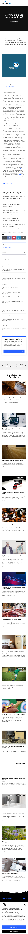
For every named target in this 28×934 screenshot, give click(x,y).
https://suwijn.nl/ (7, 183)
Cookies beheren (14, 931)
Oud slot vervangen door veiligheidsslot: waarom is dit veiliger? (14, 329)
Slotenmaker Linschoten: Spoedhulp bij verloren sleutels (13, 311)
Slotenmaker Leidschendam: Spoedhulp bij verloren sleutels (14, 306)
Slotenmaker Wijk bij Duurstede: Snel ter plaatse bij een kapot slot (14, 315)
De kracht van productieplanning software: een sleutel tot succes (13, 429)
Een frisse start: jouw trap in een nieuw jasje (12, 397)
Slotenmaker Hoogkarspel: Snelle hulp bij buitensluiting (11, 284)
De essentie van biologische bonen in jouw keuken (12, 524)
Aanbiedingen (14, 21)
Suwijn (19, 168)
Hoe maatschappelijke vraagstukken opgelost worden (13, 493)
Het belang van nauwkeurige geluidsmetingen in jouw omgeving (13, 588)
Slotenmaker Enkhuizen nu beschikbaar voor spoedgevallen (12, 297)
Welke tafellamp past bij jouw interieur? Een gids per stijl (13, 779)
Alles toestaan (14, 927)
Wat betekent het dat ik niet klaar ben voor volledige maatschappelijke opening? (14, 226)
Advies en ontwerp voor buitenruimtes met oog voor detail (13, 842)
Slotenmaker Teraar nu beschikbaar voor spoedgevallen (11, 265)
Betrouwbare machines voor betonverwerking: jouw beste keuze (13, 747)
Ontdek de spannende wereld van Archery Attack (13, 714)
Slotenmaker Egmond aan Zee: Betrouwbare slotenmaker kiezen (12, 320)
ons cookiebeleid (11, 922)
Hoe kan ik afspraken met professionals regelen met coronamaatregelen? (14, 212)
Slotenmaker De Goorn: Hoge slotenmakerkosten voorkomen (13, 324)
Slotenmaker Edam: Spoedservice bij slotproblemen (10, 288)
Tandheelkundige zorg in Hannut (10, 873)
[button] (25, 905)
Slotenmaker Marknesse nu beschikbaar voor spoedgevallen (12, 302)
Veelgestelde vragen (9, 86)
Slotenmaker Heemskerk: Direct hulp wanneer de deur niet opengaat (13, 279)
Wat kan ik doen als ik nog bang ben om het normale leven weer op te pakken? (14, 198)
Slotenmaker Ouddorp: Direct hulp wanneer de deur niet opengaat (13, 270)
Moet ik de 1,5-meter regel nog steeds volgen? (14, 205)
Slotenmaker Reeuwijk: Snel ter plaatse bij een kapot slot (12, 274)
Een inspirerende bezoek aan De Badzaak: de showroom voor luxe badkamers (12, 810)
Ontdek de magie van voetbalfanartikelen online (13, 682)
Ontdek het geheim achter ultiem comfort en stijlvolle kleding (12, 556)
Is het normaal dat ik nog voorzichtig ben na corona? (14, 219)
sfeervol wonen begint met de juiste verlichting (13, 651)
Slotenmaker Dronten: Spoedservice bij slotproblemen (11, 293)
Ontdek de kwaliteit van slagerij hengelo (11, 619)
